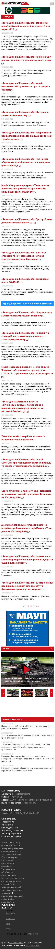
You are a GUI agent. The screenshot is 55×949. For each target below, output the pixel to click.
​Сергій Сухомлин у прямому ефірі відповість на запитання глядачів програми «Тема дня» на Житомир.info (26, 494)
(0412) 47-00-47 (14, 812)
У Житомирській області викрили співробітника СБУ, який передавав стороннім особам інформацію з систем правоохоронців (25, 747)
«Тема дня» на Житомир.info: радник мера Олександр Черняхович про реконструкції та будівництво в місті (27, 559)
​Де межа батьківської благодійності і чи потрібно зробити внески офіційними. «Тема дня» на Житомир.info (26, 528)
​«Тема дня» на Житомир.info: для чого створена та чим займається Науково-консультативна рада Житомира (23, 256)
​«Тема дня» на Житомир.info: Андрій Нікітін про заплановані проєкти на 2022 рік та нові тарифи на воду (26, 136)
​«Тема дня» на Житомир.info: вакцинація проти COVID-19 (25, 280)
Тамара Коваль (28, 802)
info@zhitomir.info (21, 793)
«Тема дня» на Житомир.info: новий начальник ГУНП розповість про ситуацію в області (25, 86)
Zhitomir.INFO (16, 942)
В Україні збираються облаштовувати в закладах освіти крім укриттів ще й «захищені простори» (27, 769)
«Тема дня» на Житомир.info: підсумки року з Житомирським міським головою (26, 314)
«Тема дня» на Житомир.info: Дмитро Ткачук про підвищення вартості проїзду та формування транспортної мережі (27, 586)
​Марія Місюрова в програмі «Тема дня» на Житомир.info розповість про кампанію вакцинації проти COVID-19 (25, 188)
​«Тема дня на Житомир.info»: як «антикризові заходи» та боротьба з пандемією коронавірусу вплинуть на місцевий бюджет (22, 406)
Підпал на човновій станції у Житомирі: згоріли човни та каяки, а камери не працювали (25, 727)
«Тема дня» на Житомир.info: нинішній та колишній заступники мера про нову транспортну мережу (25, 336)
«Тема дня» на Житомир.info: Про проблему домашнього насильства (26, 221)
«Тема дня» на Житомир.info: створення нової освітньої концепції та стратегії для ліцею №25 (25, 26)
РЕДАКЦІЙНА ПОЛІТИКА (8, 906)
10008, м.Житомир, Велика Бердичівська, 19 (30, 799)
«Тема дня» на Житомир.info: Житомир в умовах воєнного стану (25, 113)
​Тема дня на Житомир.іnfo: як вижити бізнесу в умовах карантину (23, 438)
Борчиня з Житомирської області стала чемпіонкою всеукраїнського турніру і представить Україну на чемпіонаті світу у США (27, 759)
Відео (6, 648)
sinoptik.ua (33, 933)
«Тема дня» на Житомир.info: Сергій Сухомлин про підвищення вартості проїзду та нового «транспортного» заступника (26, 462)
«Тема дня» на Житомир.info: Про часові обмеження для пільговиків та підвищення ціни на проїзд (25, 162)
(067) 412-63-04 (31, 812)
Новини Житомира (13, 719)
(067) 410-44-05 (14, 796)
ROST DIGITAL (32, 945)
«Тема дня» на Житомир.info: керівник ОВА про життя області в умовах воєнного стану (26, 58)
